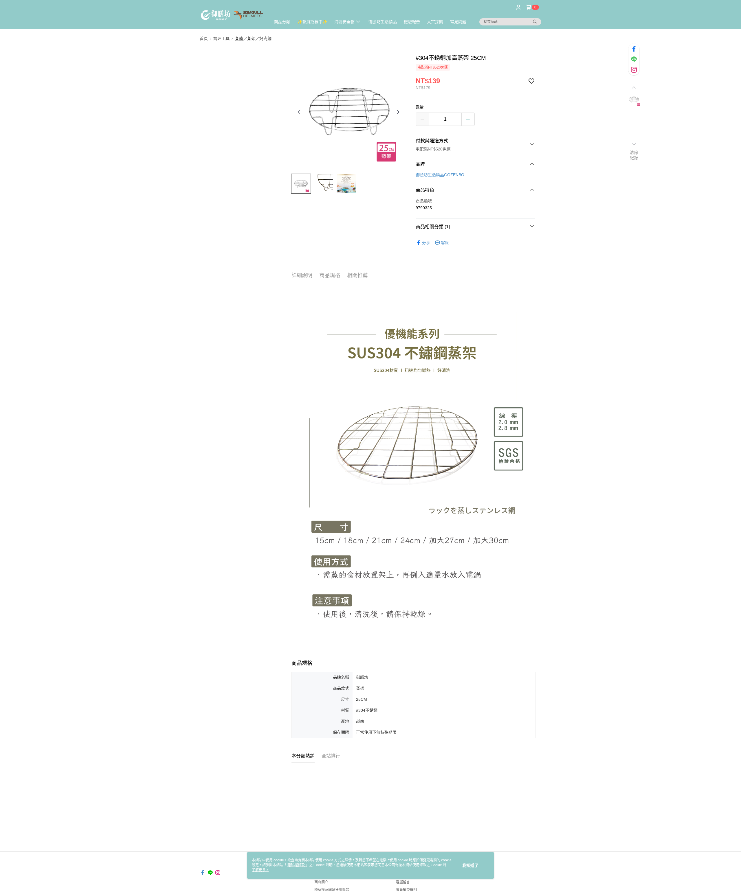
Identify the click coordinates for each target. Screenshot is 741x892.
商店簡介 (321, 882)
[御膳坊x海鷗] (232, 15)
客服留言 (403, 882)
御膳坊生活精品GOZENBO (440, 174)
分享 (426, 242)
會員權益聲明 (406, 890)
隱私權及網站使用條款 (331, 890)
